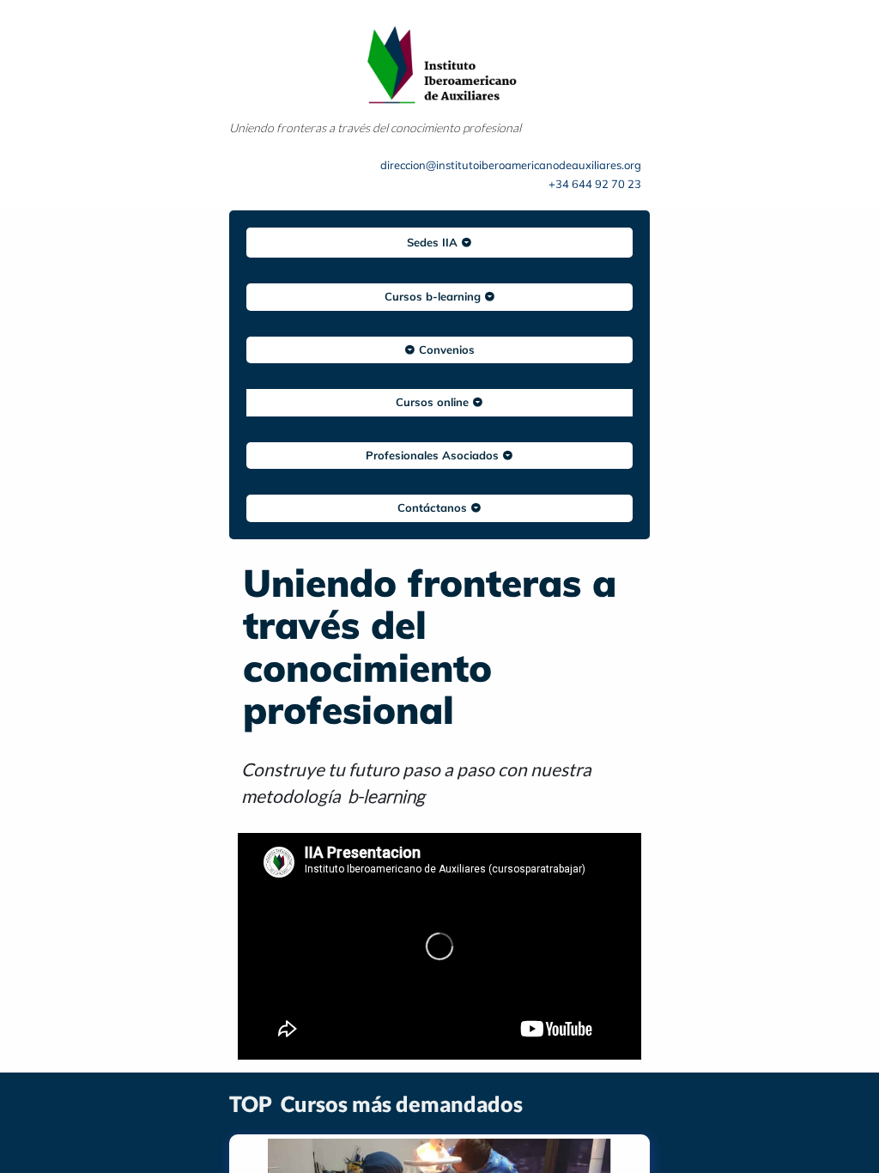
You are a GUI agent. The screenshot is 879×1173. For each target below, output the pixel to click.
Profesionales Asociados (434, 455)
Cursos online (434, 402)
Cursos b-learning (434, 296)
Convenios (445, 349)
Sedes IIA (434, 242)
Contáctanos (433, 507)
